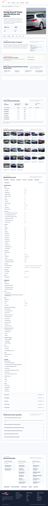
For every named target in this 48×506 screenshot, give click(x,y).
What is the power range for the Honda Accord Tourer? (12, 424)
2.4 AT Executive (30, 179)
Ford (27, 498)
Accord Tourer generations (15, 486)
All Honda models (6, 486)
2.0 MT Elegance (6, 109)
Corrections (39, 500)
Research (9, 36)
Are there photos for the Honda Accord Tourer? (11, 433)
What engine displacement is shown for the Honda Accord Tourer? (14, 427)
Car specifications (19, 494)
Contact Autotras (18, 496)
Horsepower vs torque (36, 57)
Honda (6, 6)
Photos (13, 36)
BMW (27, 496)
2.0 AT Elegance (6, 113)
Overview (4, 36)
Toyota (27, 500)
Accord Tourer (10, 6)
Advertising (18, 498)
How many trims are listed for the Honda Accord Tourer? (12, 417)
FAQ (23, 36)
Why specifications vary (36, 59)
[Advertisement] (24, 87)
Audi (27, 494)
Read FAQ (30, 486)
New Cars (27, 2)
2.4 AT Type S (6, 115)
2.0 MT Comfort (6, 111)
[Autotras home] (5, 493)
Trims (16, 36)
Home (3, 6)
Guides (38, 495)
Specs (20, 36)
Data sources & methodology (39, 497)
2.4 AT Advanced (36, 179)
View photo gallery (24, 486)
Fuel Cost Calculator (19, 495)
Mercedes (28, 495)
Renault (27, 499)
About (38, 494)
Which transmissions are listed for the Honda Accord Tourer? (13, 430)
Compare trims (36, 486)
